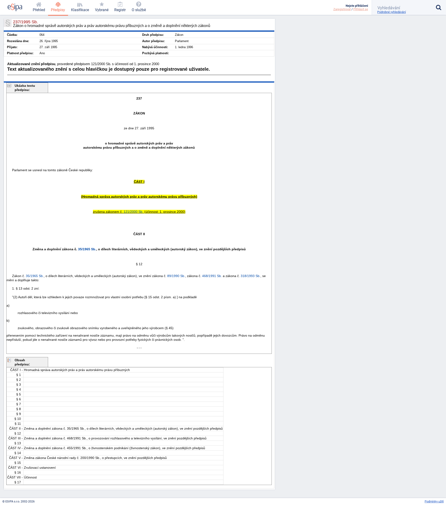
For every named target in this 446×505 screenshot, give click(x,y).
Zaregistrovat (342, 9)
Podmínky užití (434, 501)
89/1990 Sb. (176, 276)
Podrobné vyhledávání (391, 12)
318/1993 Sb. (250, 276)
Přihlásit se (360, 9)
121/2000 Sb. (133, 212)
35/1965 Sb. (87, 249)
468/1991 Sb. (212, 276)
